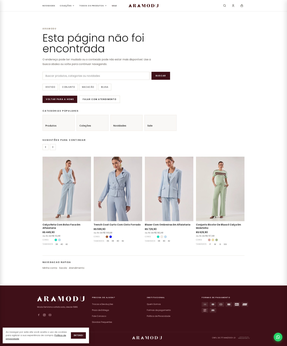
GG (225, 244)
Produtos (50, 125)
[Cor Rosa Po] (209, 240)
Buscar (161, 75)
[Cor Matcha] (216, 240)
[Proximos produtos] (53, 147)
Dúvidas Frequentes (102, 322)
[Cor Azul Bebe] (59, 240)
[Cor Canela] (107, 236)
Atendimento (76, 268)
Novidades (119, 125)
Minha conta (50, 268)
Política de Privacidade (158, 316)
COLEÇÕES (66, 5)
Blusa (104, 87)
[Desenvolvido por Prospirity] (244, 338)
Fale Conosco (99, 316)
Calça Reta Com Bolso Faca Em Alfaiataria (61, 226)
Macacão (88, 87)
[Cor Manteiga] (213, 240)
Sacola (63, 268)
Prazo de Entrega (100, 310)
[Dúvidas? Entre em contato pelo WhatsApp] (278, 337)
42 (66, 244)
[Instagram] (44, 315)
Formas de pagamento (159, 310)
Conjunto (68, 87)
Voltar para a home (60, 99)
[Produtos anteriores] (45, 147)
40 (61, 244)
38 (56, 244)
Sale (149, 125)
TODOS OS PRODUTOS (91, 5)
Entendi (78, 335)
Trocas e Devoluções (102, 304)
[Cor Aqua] (55, 240)
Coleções (85, 125)
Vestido (50, 87)
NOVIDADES (49, 5)
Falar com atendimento (99, 99)
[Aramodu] (143, 5)
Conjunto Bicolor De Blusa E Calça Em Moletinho (218, 226)
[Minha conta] (233, 5)
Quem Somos (154, 304)
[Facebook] (38, 315)
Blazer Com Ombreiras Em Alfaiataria (167, 224)
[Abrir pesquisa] (224, 5)
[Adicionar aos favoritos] (86, 161)
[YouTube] (49, 315)
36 (108, 241)
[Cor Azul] (110, 236)
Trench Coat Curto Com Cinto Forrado (117, 224)
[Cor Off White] (161, 236)
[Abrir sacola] (241, 5)
